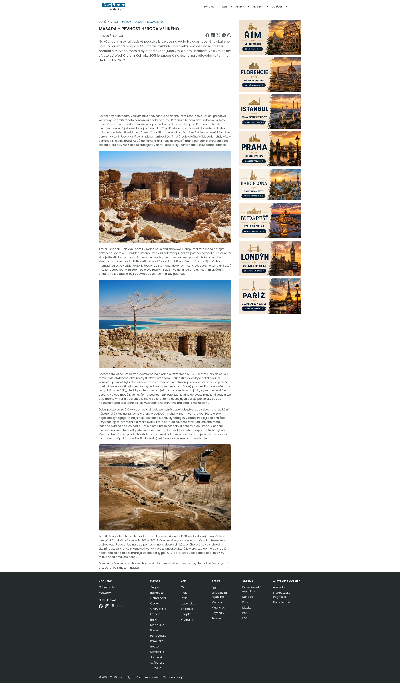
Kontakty (105, 593)
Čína (184, 587)
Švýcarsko (157, 663)
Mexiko (246, 607)
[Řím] (270, 37)
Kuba (245, 602)
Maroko (217, 602)
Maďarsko (157, 625)
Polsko (154, 630)
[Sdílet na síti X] (218, 35)
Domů (103, 22)
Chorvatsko (158, 609)
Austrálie (279, 587)
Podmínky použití (148, 677)
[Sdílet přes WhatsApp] (229, 35)
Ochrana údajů (173, 677)
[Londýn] (270, 258)
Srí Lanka (187, 609)
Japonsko (187, 603)
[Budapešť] (270, 220)
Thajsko (186, 614)
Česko (154, 603)
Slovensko (157, 652)
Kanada (247, 597)
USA (245, 618)
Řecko (154, 646)
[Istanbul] (270, 111)
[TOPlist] (117, 606)
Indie (184, 593)
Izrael (114, 22)
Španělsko (157, 657)
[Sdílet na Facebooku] (207, 35)
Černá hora (158, 598)
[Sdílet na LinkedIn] (213, 35)
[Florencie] (270, 74)
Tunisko (217, 618)
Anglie (154, 587)
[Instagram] (107, 607)
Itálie (153, 620)
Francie (155, 614)
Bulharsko (157, 593)
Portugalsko (158, 636)
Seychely (218, 613)
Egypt (215, 587)
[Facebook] (101, 607)
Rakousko (156, 641)
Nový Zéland (281, 602)
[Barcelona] (270, 184)
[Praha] (270, 148)
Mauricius (218, 607)
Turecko (155, 668)
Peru (245, 613)
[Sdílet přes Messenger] (224, 35)
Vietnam (187, 620)
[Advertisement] (165, 88)
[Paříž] (270, 296)
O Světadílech (108, 587)
